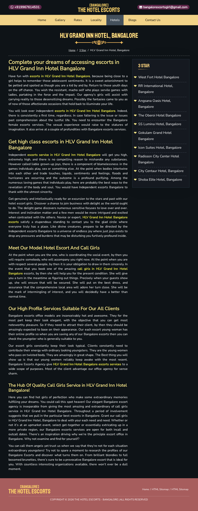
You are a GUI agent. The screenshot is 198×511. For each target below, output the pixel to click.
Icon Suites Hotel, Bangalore (159, 147)
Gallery (60, 20)
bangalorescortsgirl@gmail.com (165, 7)
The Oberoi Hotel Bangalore (159, 115)
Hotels (115, 20)
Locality (96, 20)
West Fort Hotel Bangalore (158, 77)
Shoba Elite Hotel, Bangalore (160, 179)
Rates (78, 20)
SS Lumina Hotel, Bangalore (159, 124)
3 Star (82, 50)
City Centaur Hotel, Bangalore (160, 171)
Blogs (132, 20)
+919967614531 (27, 7)
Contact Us (152, 20)
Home (42, 20)
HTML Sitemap (160, 489)
